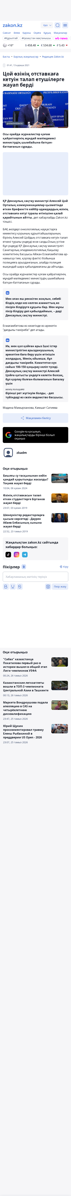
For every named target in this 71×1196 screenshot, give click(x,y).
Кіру (65, 566)
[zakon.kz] (12, 25)
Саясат (7, 32)
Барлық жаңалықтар (26, 56)
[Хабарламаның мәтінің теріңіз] (35, 577)
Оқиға (37, 32)
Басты (6, 56)
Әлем (17, 32)
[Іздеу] (57, 25)
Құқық (47, 32)
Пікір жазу (60, 586)
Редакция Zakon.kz (53, 56)
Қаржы (27, 32)
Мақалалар (60, 32)
